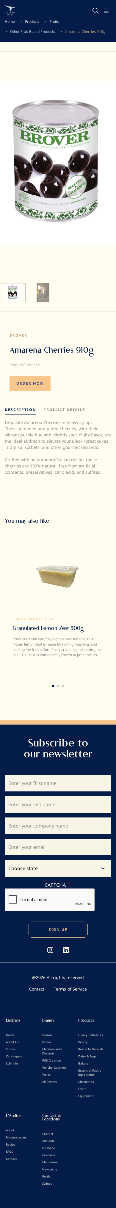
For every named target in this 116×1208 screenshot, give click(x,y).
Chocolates (86, 1082)
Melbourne (50, 1162)
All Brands (49, 1082)
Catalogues (14, 1056)
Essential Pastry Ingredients (89, 1072)
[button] (53, 686)
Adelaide (48, 1141)
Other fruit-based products (32, 31)
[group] (58, 601)
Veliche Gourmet (54, 1067)
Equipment (86, 1096)
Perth (46, 1176)
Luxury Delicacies (90, 1035)
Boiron (47, 1035)
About (10, 1130)
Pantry (82, 1042)
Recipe (10, 1144)
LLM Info (12, 1063)
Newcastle (49, 1169)
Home (10, 21)
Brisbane (48, 1148)
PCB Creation (51, 1060)
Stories (11, 1049)
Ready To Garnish (90, 1049)
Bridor (46, 1042)
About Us (12, 1042)
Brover (18, 335)
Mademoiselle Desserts (52, 1051)
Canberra (48, 1155)
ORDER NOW (30, 383)
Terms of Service (70, 989)
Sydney (47, 1183)
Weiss (46, 1074)
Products (32, 21)
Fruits (54, 21)
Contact (36, 989)
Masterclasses (16, 1137)
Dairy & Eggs (87, 1056)
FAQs (9, 1151)
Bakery (83, 1063)
